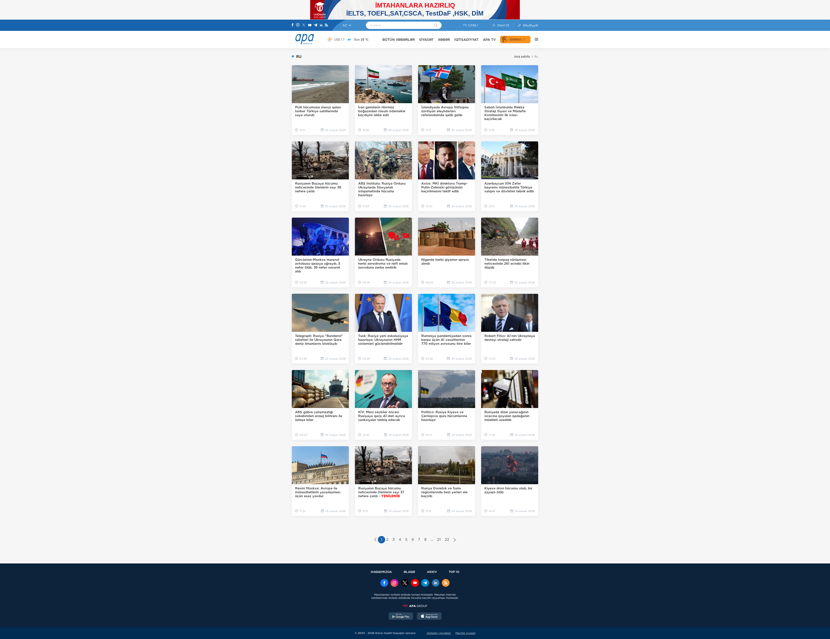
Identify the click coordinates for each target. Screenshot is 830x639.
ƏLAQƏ (409, 572)
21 (439, 540)
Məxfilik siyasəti (465, 633)
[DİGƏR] (534, 39)
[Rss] (326, 25)
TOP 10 (454, 572)
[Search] (435, 26)
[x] (405, 583)
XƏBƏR (444, 40)
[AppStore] (429, 616)
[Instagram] (298, 25)
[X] (303, 25)
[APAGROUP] (415, 606)
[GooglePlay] (401, 616)
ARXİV (432, 572)
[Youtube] (309, 25)
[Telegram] (315, 25)
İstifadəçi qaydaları (439, 633)
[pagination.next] (454, 540)
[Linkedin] (321, 25)
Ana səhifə (522, 56)
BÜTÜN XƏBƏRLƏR (398, 40)
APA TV (489, 40)
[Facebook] (293, 25)
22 (447, 540)
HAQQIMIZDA (381, 572)
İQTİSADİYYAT (466, 40)
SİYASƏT (426, 40)
